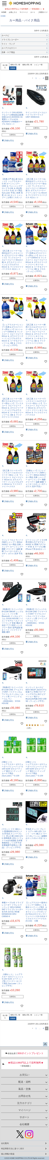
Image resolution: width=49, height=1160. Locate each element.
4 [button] (43, 78)
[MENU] (4, 4)
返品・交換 (24, 1089)
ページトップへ (45, 1044)
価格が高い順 (27, 65)
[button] (32, 78)
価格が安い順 (15, 65)
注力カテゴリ (24, 1103)
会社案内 (5, 1143)
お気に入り (13, 12)
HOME (3, 12)
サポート (24, 1117)
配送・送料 (24, 1081)
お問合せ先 (24, 1096)
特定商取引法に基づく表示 (12, 1148)
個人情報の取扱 (7, 1154)
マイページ (24, 12)
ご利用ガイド (43, 12)
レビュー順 (38, 65)
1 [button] (36, 78)
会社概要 (24, 1124)
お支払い (24, 1074)
